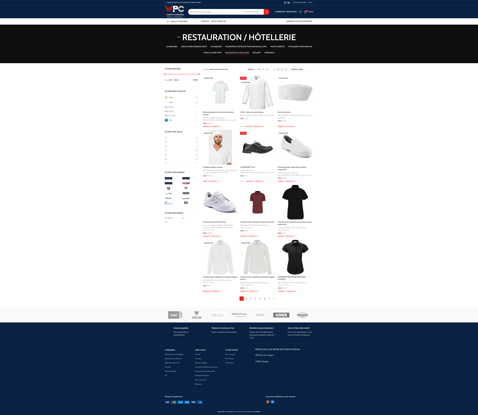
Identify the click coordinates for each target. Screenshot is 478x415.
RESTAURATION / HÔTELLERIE (213, 120)
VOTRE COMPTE (231, 350)
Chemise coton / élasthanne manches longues (220, 277)
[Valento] (260, 315)
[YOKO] (175, 315)
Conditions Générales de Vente (206, 367)
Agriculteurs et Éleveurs (173, 358)
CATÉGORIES (170, 350)
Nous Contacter (201, 380)
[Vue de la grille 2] (278, 69)
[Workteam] (196, 315)
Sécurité (168, 367)
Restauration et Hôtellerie (174, 354)
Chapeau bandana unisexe (213, 167)
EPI (166, 375)
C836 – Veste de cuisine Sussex (252, 112)
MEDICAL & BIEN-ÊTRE (211, 118)
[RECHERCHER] (266, 12)
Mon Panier (229, 358)
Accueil (205, 69)
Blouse (222, 118)
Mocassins (295, 173)
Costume (266, 225)
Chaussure (206, 228)
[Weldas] (217, 315)
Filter (195, 80)
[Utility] (302, 315)
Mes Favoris (229, 363)
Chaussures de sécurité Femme (214, 222)
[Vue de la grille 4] (286, 69)
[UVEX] (281, 315)
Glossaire (198, 384)
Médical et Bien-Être (172, 363)
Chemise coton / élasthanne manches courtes (257, 222)
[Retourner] (179, 37)
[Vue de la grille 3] (282, 69)
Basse (251, 170)
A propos (198, 358)
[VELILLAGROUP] (239, 315)
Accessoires (282, 118)
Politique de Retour (202, 375)
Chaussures (244, 170)
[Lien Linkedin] (288, 2)
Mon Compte (230, 354)
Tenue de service (268, 173)
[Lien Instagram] (285, 2)
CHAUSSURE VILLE (247, 167)
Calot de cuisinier (284, 112)
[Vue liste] (274, 69)
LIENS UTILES (200, 350)
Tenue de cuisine (231, 120)
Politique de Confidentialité (205, 371)
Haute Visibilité (170, 371)
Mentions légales (201, 363)
